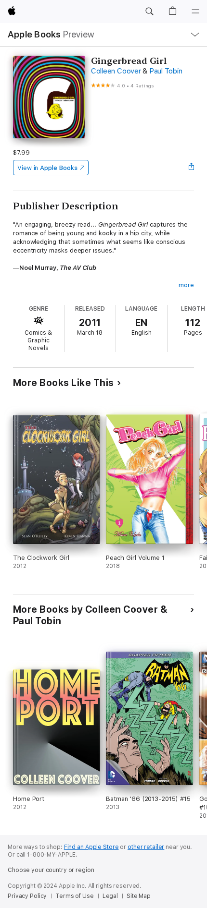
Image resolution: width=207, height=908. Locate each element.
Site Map (139, 896)
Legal (110, 896)
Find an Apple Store (91, 847)
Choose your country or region (51, 870)
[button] (149, 11)
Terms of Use (74, 896)
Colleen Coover (116, 71)
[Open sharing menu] (191, 168)
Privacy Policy (27, 896)
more (186, 285)
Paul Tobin (165, 71)
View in (47, 167)
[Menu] (195, 11)
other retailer (146, 847)
